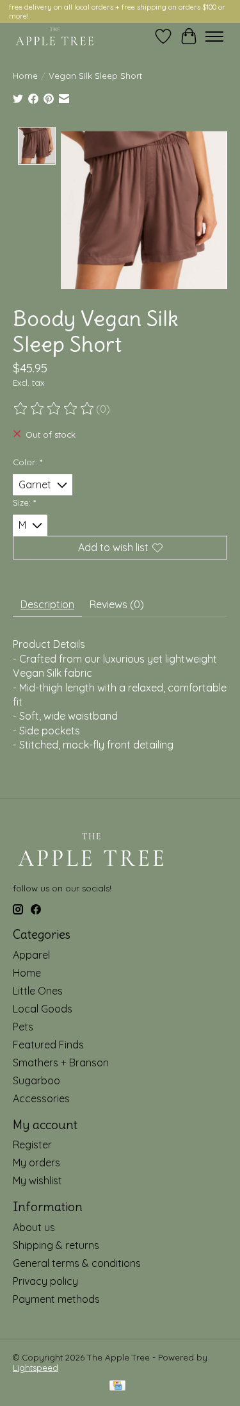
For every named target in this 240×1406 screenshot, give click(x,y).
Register (32, 1144)
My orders (36, 1162)
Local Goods (42, 1008)
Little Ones (38, 990)
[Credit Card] (117, 1386)
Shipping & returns (56, 1245)
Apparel (31, 954)
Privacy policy (45, 1281)
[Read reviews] (54, 409)
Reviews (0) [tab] (117, 604)
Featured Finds (48, 1044)
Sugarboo (36, 1080)
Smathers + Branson (61, 1062)
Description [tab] (47, 604)
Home (25, 75)
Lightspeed (35, 1367)
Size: (24, 502)
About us (34, 1227)
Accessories (41, 1098)
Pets (23, 1026)
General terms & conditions (77, 1263)
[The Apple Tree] (55, 36)
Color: (27, 462)
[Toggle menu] (214, 36)
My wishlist (37, 1180)
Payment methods (56, 1299)
